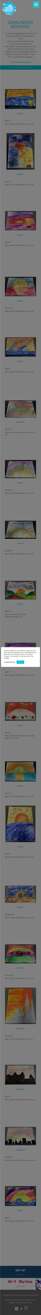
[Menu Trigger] (36, 4)
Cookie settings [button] (9, 662)
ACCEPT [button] (20, 662)
